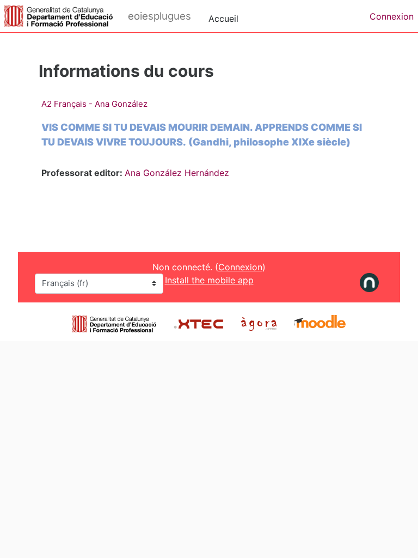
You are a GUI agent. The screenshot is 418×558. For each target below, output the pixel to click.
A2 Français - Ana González (94, 104)
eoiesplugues (159, 16)
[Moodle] (320, 322)
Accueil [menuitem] (223, 18)
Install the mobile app (209, 280)
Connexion (392, 16)
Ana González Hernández (177, 172)
